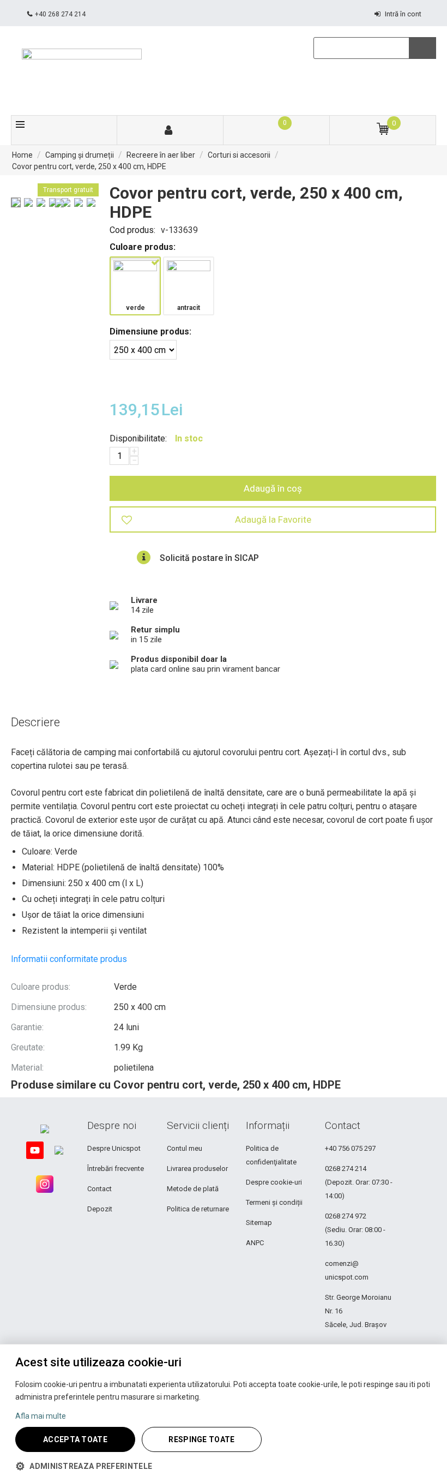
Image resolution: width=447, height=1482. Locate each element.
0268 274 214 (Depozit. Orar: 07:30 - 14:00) (358, 1182)
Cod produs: (132, 230)
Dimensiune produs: (150, 331)
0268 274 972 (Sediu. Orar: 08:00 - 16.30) (355, 1229)
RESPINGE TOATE (201, 1439)
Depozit (99, 1209)
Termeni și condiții (274, 1202)
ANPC (255, 1243)
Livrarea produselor (197, 1168)
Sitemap (259, 1222)
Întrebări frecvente (115, 1168)
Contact (99, 1189)
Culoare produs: (143, 247)
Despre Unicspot (114, 1148)
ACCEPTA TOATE (75, 1439)
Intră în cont (403, 14)
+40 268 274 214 (60, 14)
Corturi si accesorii (239, 155)
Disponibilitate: (138, 438)
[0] (275, 131)
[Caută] (422, 48)
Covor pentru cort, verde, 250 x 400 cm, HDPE (89, 166)
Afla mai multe (40, 1416)
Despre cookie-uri (274, 1182)
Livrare (144, 600)
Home (22, 155)
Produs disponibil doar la (179, 659)
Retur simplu (155, 630)
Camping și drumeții (79, 155)
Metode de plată (193, 1189)
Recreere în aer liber (160, 155)
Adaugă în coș (273, 488)
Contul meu (184, 1148)
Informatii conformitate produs (69, 959)
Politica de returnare (198, 1209)
